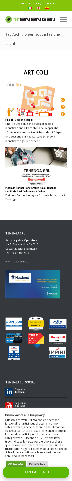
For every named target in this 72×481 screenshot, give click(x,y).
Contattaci (36, 472)
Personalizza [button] (37, 463)
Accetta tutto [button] (15, 463)
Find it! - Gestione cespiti (19, 120)
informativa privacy (30, 3)
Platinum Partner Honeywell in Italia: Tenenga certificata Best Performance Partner (30, 189)
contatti (50, 3)
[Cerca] (52, 19)
